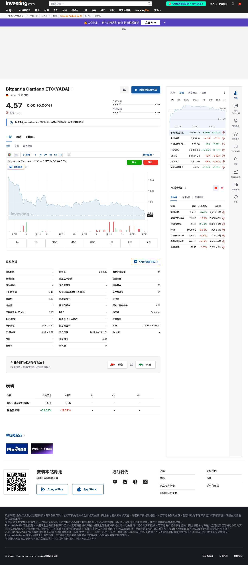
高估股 (98, 16)
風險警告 (238, 556)
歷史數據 (27, 146)
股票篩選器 (124, 10)
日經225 (174, 150)
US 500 (174, 161)
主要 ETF (34, 16)
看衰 (120, 364)
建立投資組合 (167, 485)
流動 (162, 478)
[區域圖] (16, 155)
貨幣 (172, 92)
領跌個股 (199, 197)
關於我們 (211, 470)
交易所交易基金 (16, 15)
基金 (55, 16)
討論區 (30, 137)
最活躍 (173, 197)
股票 (204, 92)
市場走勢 (176, 188)
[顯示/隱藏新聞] (69, 155)
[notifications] (233, 3)
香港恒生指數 (177, 132)
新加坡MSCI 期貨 (179, 144)
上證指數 (174, 138)
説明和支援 (212, 485)
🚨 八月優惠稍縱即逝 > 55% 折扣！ (186, 3)
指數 (181, 92)
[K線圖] (9, 155)
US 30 (173, 155)
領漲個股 (186, 197)
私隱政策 (223, 556)
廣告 (209, 478)
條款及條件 (207, 556)
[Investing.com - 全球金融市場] (20, 3)
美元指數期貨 (177, 167)
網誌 (162, 470)
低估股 (88, 16)
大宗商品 (192, 92)
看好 (148, 364)
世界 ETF (45, 16)
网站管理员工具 (168, 493)
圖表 (19, 137)
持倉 (17, 146)
